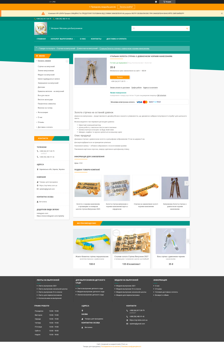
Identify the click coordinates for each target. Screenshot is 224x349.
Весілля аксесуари (45, 100)
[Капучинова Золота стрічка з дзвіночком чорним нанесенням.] (174, 188)
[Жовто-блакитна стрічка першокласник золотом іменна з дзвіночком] (92, 241)
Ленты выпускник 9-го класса (50, 292)
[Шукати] (187, 28)
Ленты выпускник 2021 (47, 286)
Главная (41, 39)
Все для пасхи (43, 95)
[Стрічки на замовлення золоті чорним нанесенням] (145, 188)
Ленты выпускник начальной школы (53, 289)
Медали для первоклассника (127, 295)
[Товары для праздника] (40, 28)
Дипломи (41, 87)
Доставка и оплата (117, 39)
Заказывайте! (126, 7)
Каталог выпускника (62, 39)
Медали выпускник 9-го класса (128, 289)
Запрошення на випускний (48, 83)
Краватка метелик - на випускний (51, 91)
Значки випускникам (46, 71)
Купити (119, 77)
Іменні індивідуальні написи (49, 79)
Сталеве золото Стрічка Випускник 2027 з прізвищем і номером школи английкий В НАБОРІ (131, 257)
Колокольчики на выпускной (49, 298)
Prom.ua (124, 344)
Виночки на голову (45, 108)
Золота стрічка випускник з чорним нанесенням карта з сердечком (117, 206)
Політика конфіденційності (131, 346)
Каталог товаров (44, 61)
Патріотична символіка (47, 104)
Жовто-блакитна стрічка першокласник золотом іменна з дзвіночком (92, 257)
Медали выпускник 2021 (125, 286)
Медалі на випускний (46, 75)
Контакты (96, 39)
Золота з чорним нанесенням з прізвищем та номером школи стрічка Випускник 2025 (88, 206)
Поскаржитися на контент (110, 346)
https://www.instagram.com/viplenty (50, 216)
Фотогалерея (43, 112)
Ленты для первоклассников (50, 295)
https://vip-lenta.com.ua (48, 185)
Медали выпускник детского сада (90, 292)
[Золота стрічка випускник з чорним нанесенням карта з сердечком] (117, 188)
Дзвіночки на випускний (87, 48)
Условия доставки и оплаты (166, 292)
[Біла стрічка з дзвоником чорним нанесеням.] (171, 241)
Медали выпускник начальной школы (131, 292)
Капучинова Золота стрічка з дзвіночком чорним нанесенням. (175, 206)
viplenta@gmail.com (47, 189)
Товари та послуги (47, 48)
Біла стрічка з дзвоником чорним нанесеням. (171, 257)
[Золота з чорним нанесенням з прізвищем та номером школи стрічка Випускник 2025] (88, 188)
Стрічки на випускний (66, 48)
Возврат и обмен (162, 295)
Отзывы (41, 122)
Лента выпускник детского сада (90, 288)
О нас (83, 39)
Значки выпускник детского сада (90, 295)
